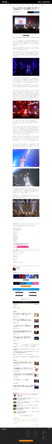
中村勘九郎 (15, 423)
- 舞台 (27, 431)
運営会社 (43, 430)
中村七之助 (36, 421)
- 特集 (35, 435)
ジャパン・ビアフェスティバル (24, 421)
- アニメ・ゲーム (28, 434)
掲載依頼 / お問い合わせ (44, 432)
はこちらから (22, 246)
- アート (27, 435)
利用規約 (43, 434)
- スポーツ (28, 436)
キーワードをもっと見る (35, 424)
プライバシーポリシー (44, 435)
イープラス (14, 426)
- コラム (35, 434)
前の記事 (15, 304)
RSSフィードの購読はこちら (26, 286)
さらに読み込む (26, 415)
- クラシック (28, 433)
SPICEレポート (19, 308)
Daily (17, 344)
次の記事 (36, 304)
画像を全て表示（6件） (26, 35)
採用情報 (43, 433)
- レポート (35, 433)
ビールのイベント (16, 421)
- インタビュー (35, 432)
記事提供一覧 (43, 431)
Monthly (35, 344)
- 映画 (27, 437)
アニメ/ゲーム (31, 421)
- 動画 (35, 430)
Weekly (26, 344)
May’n (15, 308)
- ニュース (35, 431)
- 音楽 (27, 430)
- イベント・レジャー (29, 432)
